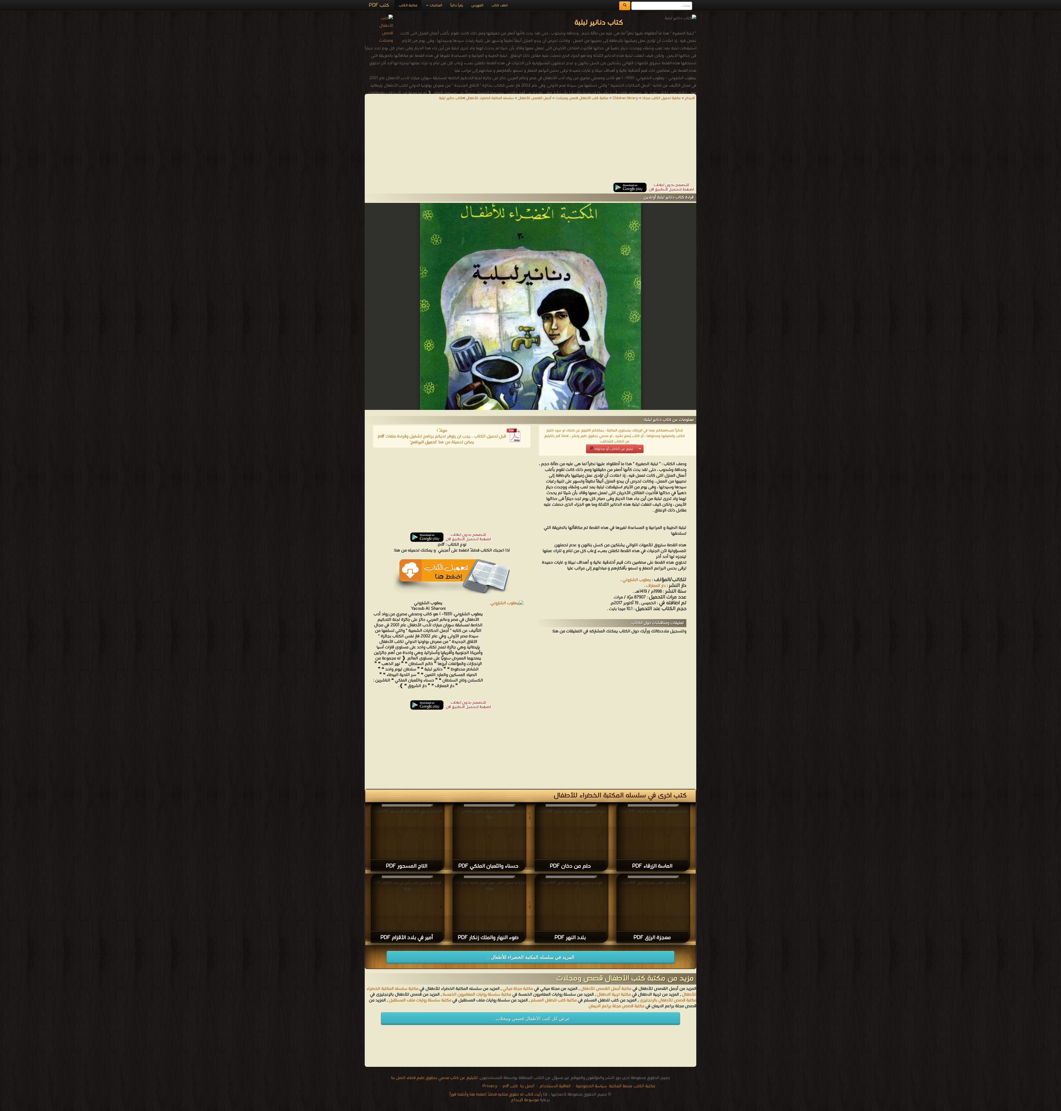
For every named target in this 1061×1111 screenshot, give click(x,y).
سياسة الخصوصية (591, 1086)
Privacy (489, 1086)
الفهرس (477, 5)
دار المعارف (656, 586)
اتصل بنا (526, 1086)
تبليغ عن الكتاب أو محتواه (613, 449)
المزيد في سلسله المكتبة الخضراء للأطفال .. (530, 957)
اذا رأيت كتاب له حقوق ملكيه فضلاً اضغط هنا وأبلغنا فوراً (498, 1094)
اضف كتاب (500, 5)
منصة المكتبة (620, 1086)
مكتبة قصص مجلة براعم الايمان (616, 1006)
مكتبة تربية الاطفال (614, 994)
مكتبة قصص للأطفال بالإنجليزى (668, 1000)
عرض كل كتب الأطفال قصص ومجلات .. (530, 1018)
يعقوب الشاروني (637, 580)
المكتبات (435, 5)
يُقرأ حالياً (456, 5)
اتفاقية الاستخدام (555, 1086)
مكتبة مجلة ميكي (518, 989)
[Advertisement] (530, 144)
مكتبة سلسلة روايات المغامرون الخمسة (477, 994)
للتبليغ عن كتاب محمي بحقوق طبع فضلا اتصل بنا (434, 1078)
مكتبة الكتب (408, 5)
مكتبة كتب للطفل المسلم (554, 1000)
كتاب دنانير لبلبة (451, 98)
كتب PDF (379, 5)
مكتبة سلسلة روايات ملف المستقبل (420, 1000)
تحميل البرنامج (423, 442)
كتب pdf (510, 1086)
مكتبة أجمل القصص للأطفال (606, 989)
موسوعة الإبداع (525, 1100)
